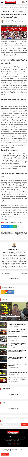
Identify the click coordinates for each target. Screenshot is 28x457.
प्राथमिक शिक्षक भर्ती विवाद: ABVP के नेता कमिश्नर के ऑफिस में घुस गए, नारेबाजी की (17, 337)
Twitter (11, 226)
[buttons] (9, 444)
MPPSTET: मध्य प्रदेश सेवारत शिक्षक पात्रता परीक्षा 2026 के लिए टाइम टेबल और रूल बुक (17, 358)
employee (13, 222)
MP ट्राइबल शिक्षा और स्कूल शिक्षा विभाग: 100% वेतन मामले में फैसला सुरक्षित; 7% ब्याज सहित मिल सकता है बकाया (17, 324)
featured (6, 7)
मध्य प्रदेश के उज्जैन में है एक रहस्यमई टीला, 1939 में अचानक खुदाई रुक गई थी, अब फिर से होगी (17, 344)
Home (2, 7)
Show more (24, 273)
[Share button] (19, 226)
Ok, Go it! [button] (5, 454)
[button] (23, 2)
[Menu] (2, 2)
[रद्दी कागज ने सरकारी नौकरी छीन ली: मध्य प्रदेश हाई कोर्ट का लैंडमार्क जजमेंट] (3, 366)
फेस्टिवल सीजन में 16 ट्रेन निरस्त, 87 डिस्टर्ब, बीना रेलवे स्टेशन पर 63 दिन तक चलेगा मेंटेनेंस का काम (17, 330)
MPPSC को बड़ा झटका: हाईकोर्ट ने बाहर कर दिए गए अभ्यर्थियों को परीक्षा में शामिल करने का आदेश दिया (17, 378)
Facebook (5, 226)
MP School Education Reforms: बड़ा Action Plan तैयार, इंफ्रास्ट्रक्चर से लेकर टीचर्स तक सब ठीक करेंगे (18, 372)
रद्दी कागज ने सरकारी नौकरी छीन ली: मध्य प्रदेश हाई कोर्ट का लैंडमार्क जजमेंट (17, 365)
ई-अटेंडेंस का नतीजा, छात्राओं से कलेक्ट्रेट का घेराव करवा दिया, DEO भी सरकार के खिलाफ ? (17, 351)
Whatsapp (15, 226)
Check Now (10, 450)
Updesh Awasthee (13, 249)
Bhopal (7, 222)
